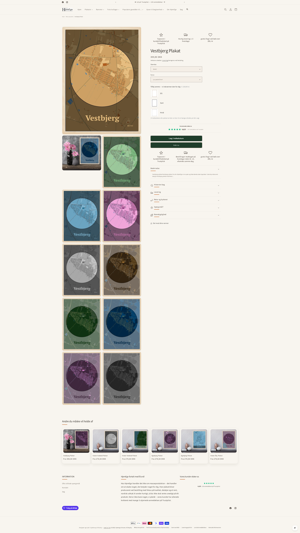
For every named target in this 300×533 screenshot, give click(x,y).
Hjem (63, 16)
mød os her (107, 527)
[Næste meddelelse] (184, 2)
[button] (225, 9)
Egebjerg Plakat (157, 456)
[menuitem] (79, 9)
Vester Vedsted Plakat (100, 456)
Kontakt (65, 488)
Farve (152, 75)
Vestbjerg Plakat (69, 456)
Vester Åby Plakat (216, 456)
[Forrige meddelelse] (115, 2)
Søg (63, 492)
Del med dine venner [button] (161, 223)
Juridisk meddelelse (200, 527)
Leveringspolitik (187, 527)
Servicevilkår (175, 527)
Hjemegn (118, 527)
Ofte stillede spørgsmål (71, 483)
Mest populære (69, 16)
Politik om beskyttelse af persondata (157, 527)
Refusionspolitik (139, 527)
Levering (165, 60)
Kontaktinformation (215, 527)
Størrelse (153, 65)
